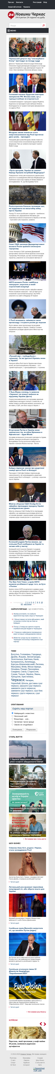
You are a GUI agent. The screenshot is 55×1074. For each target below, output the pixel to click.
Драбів (14, 657)
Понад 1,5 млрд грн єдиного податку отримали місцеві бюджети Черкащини (28, 627)
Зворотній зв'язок (14, 7)
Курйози (27, 1063)
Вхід (45, 2)
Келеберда (30, 662)
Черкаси (17, 680)
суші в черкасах (27, 693)
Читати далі (14, 882)
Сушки (14, 674)
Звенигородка (33, 657)
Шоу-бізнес (40, 1060)
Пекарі (23, 669)
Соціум (40, 1058)
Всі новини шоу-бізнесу (37, 1012)
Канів (36, 659)
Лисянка (39, 664)
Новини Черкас (25, 1054)
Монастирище (34, 667)
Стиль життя (40, 1063)
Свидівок (15, 672)
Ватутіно (15, 654)
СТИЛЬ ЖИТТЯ (15, 737)
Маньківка (16, 667)
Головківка (25, 654)
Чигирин (29, 680)
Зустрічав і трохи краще (24, 722)
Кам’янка (28, 659)
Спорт (13, 1063)
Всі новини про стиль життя (35, 839)
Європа (26, 1060)
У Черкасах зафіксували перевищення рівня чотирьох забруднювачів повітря (28, 633)
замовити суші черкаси (22, 691)
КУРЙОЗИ (13, 1020)
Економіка (26, 1058)
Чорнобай (15, 683)
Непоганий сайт (21, 716)
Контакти (19, 2)
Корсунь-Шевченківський (23, 664)
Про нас (11, 2)
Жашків (22, 657)
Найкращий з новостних (24, 713)
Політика (13, 1058)
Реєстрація (37, 2)
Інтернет (26, 1065)
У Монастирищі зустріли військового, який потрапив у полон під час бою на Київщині (29, 621)
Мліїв (24, 667)
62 (22, 604)
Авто (40, 1065)
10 (42, 602)
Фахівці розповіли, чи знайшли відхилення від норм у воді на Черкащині (28, 615)
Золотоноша (17, 659)
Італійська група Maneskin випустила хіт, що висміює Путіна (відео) (26, 929)
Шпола (24, 683)
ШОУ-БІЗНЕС (15, 843)
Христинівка (27, 677)
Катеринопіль (17, 662)
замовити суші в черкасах (23, 688)
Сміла (23, 672)
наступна (27, 604)
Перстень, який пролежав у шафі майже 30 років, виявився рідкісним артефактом (27, 1043)
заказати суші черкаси (30, 686)
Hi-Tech (13, 1065)
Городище (36, 654)
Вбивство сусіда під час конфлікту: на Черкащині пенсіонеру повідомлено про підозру (28, 639)
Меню (13, 31)
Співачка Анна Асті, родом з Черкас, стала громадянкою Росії (25, 849)
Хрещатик (15, 677)
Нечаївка (15, 669)
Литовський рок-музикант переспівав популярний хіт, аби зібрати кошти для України (26, 889)
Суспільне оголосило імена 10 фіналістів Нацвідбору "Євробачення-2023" (22, 971)
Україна (29, 674)
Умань (37, 674)
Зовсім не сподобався (23, 725)
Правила (26, 7)
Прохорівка (33, 669)
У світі (13, 1060)
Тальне (21, 674)
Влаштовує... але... (22, 719)
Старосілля (33, 672)
